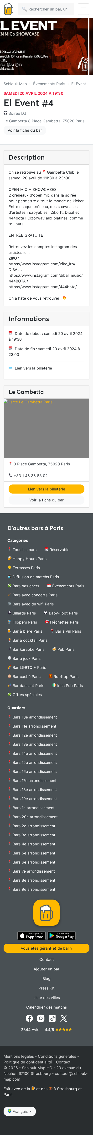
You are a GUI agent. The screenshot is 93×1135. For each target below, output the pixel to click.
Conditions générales (57, 1056)
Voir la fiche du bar (25, 130)
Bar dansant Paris (27, 685)
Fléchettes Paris (64, 622)
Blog (46, 978)
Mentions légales (19, 1056)
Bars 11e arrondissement (33, 726)
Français (20, 1111)
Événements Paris (49, 83)
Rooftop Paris (65, 676)
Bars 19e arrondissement (34, 798)
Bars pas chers (25, 585)
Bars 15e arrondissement (34, 762)
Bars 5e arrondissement (33, 853)
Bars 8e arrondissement (33, 880)
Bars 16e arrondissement (34, 771)
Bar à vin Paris (67, 631)
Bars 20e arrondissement (34, 816)
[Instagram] (40, 1017)
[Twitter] (63, 1017)
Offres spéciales (26, 694)
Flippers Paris (24, 622)
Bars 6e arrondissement (33, 862)
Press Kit (47, 988)
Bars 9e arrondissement (33, 889)
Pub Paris (65, 649)
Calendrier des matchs (46, 1007)
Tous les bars (23, 549)
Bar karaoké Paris (27, 649)
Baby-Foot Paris (63, 613)
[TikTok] (52, 1017)
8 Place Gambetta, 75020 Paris (41, 464)
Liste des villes (46, 997)
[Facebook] (29, 1017)
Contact (46, 959)
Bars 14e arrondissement (34, 753)
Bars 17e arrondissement (34, 780)
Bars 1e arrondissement (33, 807)
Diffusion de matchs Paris (35, 576)
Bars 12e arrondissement (34, 735)
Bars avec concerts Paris (34, 595)
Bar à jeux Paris (26, 658)
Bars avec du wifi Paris (32, 604)
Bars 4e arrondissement (33, 844)
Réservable (58, 549)
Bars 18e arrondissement (34, 789)
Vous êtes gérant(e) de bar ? (46, 948)
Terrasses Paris (25, 567)
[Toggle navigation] (83, 9)
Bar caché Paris (26, 676)
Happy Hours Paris (28, 558)
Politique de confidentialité (28, 1062)
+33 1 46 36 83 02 (30, 475)
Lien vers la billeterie (33, 368)
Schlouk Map (15, 83)
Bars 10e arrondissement (34, 717)
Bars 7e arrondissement (33, 871)
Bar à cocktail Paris (29, 640)
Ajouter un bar (46, 969)
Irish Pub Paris (69, 685)
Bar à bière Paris (26, 631)
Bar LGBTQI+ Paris (28, 667)
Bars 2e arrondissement (33, 825)
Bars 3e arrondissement (33, 835)
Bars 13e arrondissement (34, 744)
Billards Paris (23, 613)
